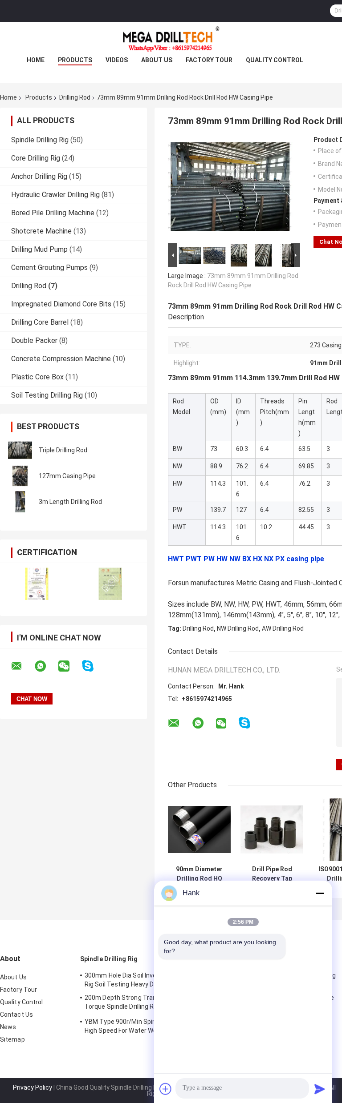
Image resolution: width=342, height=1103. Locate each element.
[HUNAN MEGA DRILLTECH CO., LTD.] (171, 39)
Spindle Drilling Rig (40, 140)
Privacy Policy (32, 1087)
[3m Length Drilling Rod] (20, 501)
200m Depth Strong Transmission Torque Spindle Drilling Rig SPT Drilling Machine (139, 1003)
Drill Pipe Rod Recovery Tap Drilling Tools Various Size (272, 873)
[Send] (320, 1089)
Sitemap (12, 1039)
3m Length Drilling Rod (70, 501)
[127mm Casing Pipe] (20, 476)
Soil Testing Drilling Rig (47, 395)
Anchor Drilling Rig (39, 176)
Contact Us (16, 1014)
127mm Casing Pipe (67, 475)
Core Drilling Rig (35, 158)
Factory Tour (209, 60)
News (8, 1027)
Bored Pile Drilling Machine (52, 213)
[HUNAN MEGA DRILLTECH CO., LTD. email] (22, 666)
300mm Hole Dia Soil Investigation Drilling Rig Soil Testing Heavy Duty (144, 980)
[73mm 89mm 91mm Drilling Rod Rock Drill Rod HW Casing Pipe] (230, 188)
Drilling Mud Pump (39, 249)
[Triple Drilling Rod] (20, 450)
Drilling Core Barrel (40, 322)
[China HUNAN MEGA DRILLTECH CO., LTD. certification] (36, 584)
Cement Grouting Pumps (49, 267)
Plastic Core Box (37, 377)
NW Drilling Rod (238, 628)
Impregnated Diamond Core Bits (61, 304)
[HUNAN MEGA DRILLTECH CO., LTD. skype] (93, 666)
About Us (156, 60)
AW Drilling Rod (283, 628)
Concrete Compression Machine (61, 358)
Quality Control (274, 60)
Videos (117, 60)
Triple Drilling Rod (63, 450)
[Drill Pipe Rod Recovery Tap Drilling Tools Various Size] (271, 829)
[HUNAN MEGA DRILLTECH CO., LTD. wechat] (69, 666)
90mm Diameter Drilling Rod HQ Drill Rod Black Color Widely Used (199, 873)
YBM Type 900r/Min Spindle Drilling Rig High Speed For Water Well (140, 1026)
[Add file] (165, 1089)
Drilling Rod (74, 97)
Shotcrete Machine (41, 231)
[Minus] (319, 893)
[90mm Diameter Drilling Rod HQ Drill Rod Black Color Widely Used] (199, 829)
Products (75, 60)
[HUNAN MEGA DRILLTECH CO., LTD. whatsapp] (46, 666)
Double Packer (34, 340)
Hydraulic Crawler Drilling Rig (55, 194)
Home (36, 60)
